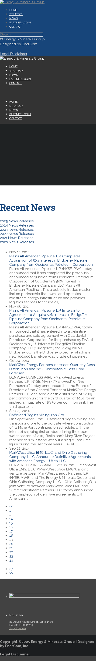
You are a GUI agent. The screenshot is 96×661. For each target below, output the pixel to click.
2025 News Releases (17, 221)
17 (11, 531)
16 (11, 527)
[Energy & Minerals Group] (22, 2)
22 (11, 552)
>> (11, 573)
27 (11, 569)
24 (11, 560)
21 (11, 548)
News (13, 18)
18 (11, 535)
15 (11, 523)
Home (13, 10)
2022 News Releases (17, 234)
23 (11, 556)
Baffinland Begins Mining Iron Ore (36, 415)
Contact (15, 26)
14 (11, 519)
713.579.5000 (17, 628)
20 (11, 544)
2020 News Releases (17, 242)
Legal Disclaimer (15, 654)
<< (11, 506)
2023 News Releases (17, 229)
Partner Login (20, 22)
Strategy (16, 14)
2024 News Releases (17, 225)
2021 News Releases (16, 238)
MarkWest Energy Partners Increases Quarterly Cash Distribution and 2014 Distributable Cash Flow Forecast (52, 369)
